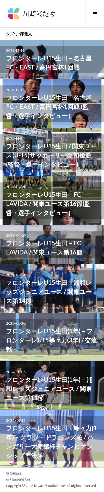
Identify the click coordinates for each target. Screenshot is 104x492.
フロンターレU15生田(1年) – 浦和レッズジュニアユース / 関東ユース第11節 (49, 388)
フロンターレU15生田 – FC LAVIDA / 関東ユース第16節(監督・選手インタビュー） (48, 203)
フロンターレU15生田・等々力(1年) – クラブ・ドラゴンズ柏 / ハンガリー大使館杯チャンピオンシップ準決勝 (51, 441)
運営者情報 (13, 474)
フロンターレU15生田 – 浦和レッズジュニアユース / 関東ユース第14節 (49, 291)
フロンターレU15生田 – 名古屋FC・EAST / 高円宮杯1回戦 (49, 62)
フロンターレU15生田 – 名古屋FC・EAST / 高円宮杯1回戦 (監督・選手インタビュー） (49, 106)
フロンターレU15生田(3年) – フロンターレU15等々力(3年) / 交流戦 (51, 340)
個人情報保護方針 (18, 480)
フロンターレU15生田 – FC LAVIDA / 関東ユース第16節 (44, 247)
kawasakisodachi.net (50, 486)
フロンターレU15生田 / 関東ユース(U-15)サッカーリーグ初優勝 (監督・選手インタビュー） (51, 155)
